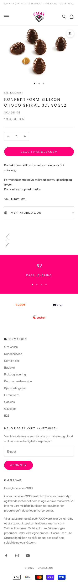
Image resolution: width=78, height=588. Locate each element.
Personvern (11, 395)
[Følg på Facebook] (6, 556)
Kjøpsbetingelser (15, 388)
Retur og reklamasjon (18, 381)
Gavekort (10, 409)
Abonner (18, 465)
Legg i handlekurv (39, 151)
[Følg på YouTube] (28, 556)
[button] (39, 237)
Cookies (9, 402)
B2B (7, 415)
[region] (39, 270)
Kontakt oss (12, 361)
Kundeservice (13, 354)
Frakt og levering (15, 374)
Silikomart (14, 92)
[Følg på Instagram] (17, 556)
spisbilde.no (12, 542)
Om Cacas (11, 347)
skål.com (29, 542)
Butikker (9, 367)
